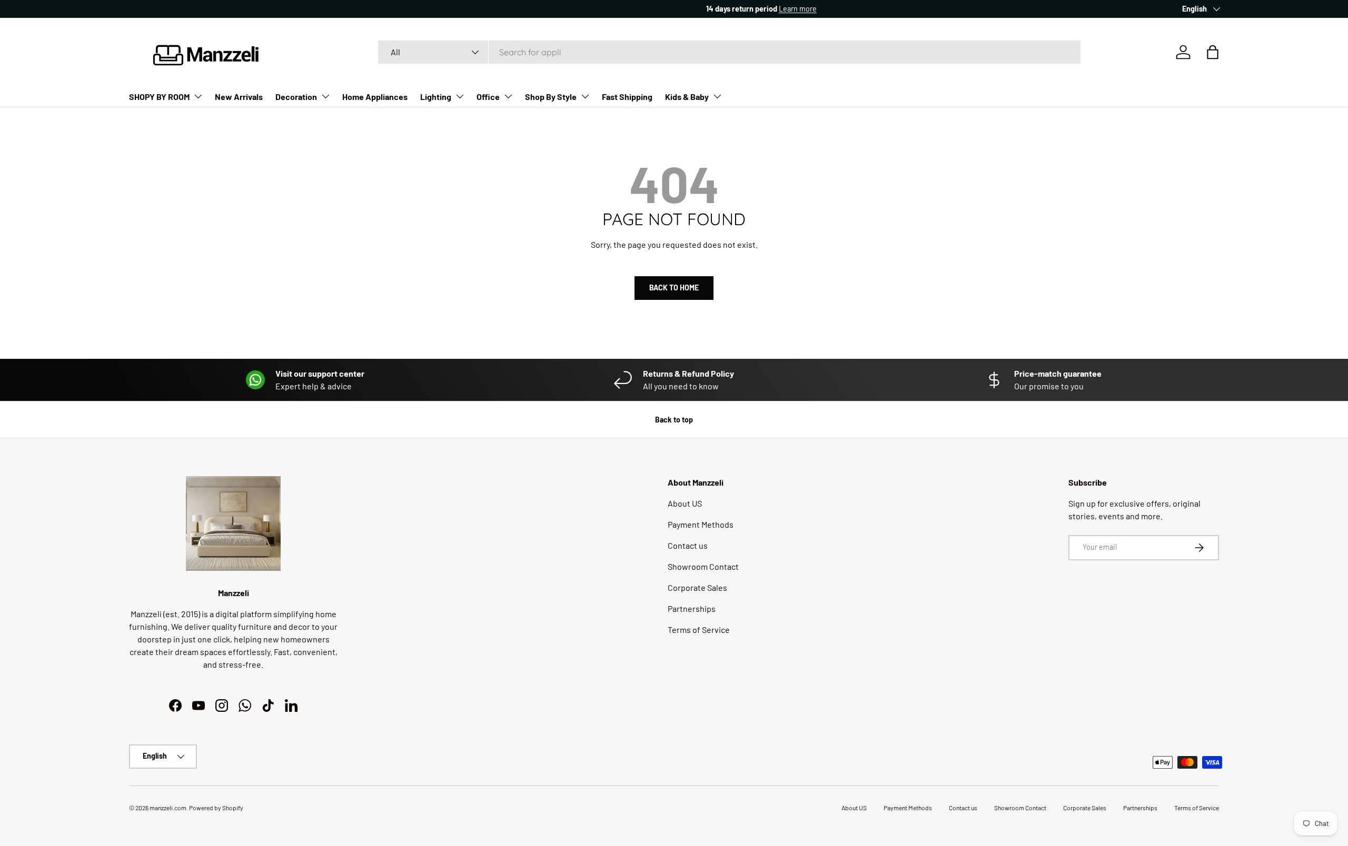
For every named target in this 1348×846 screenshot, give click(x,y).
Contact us (688, 545)
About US (685, 503)
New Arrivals (239, 97)
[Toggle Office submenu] (508, 96)
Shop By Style (551, 97)
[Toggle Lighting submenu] (459, 96)
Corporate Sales (697, 587)
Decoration (296, 97)
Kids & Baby (687, 97)
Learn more (225, 8)
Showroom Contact (703, 566)
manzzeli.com (168, 807)
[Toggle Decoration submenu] (325, 96)
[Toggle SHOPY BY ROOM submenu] (198, 96)
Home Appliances (375, 97)
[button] (1212, 52)
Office (488, 97)
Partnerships (692, 608)
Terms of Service (699, 629)
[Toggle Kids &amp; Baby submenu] (717, 96)
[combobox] (729, 52)
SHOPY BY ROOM (159, 97)
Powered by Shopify (216, 807)
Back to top (674, 419)
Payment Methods (701, 524)
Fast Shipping (627, 97)
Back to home (674, 287)
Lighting (435, 97)
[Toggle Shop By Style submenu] (585, 96)
